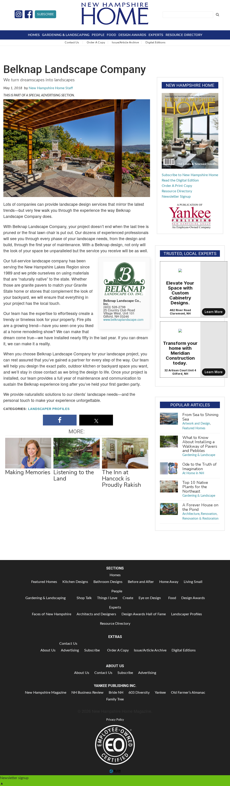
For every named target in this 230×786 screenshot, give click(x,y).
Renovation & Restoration (200, 518)
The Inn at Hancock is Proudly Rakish (121, 478)
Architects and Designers (96, 614)
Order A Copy (96, 42)
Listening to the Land (73, 475)
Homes (34, 35)
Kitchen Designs (75, 582)
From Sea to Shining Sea (200, 417)
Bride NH (116, 692)
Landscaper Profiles (49, 409)
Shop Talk (84, 598)
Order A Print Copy (177, 186)
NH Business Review (87, 692)
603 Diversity (139, 692)
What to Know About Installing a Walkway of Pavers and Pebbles (199, 444)
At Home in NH (193, 473)
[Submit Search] (217, 14)
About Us (47, 650)
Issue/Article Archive (125, 42)
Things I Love (107, 598)
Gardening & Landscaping (65, 35)
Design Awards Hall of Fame (144, 614)
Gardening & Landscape (198, 455)
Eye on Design (150, 598)
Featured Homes (193, 428)
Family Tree (115, 699)
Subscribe (45, 14)
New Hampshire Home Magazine (115, 13)
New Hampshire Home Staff (51, 88)
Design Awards (132, 35)
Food (111, 35)
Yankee (160, 692)
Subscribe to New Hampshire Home (190, 175)
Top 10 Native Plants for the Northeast (195, 487)
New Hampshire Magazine (45, 692)
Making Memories (27, 472)
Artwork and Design (196, 423)
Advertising (70, 650)
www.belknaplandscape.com (123, 319)
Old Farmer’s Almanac (188, 692)
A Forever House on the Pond (200, 507)
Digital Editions (156, 42)
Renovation (209, 514)
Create (128, 598)
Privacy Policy (115, 719)
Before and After (141, 582)
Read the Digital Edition (180, 180)
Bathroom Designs (107, 582)
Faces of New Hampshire (51, 614)
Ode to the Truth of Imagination (199, 466)
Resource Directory (184, 35)
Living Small (193, 582)
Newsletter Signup (176, 196)
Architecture (190, 514)
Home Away (168, 582)
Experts (155, 35)
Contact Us (72, 42)
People (98, 35)
